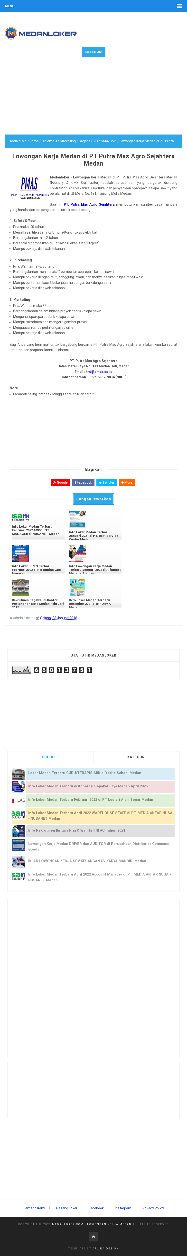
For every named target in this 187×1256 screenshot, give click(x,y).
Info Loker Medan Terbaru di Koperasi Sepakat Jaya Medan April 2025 (88, 786)
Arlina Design (106, 1248)
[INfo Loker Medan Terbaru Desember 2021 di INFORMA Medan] (95, 587)
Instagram (123, 1208)
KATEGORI (136, 757)
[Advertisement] (93, 101)
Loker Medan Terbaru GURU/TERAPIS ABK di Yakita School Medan (84, 773)
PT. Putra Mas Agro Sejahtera (89, 204)
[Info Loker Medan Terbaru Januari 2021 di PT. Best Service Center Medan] (95, 519)
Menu (10, 6)
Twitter (108, 482)
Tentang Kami (34, 1208)
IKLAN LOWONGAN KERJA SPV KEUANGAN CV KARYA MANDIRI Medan (87, 861)
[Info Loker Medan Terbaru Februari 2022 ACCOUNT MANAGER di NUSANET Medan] (38, 516)
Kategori (94, 52)
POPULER (50, 757)
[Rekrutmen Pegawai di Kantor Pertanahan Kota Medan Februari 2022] (38, 587)
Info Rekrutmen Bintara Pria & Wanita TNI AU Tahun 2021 (76, 830)
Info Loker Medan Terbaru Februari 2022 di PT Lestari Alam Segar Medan (90, 800)
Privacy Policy (153, 1208)
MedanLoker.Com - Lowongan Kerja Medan (91, 1224)
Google (62, 482)
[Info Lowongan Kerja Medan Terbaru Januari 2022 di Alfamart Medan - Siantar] (95, 553)
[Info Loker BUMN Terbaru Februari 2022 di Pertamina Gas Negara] (38, 553)
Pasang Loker (66, 1208)
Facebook (84, 482)
